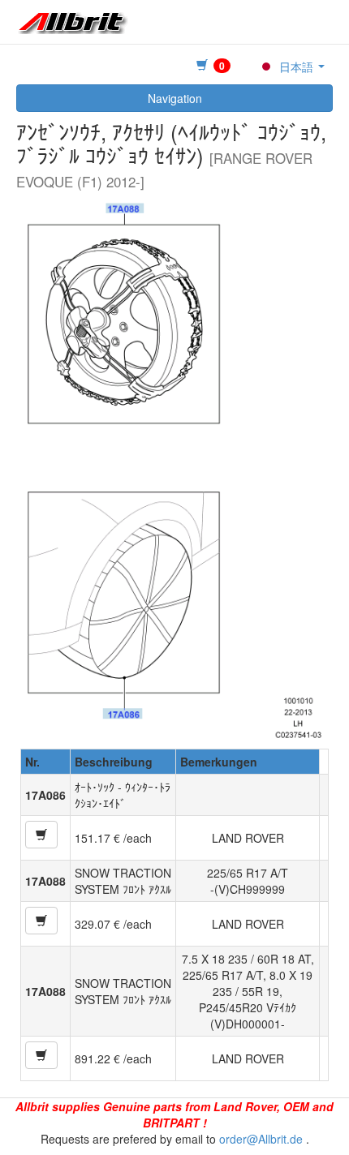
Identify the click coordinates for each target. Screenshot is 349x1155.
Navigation (175, 98)
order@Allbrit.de (261, 1139)
